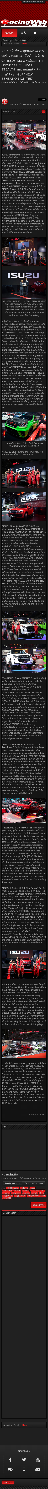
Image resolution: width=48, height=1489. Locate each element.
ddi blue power (13, 1188)
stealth (17, 1191)
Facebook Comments (34, 1183)
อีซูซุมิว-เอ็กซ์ (20, 1196)
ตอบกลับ (40, 1114)
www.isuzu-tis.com (28, 1100)
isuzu (33, 1188)
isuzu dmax (7, 1191)
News (16, 82)
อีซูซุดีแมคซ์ (7, 1196)
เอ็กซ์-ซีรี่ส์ (7, 1198)
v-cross (26, 1191)
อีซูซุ (42, 1193)
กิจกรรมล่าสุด (20, 40)
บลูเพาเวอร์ (16, 1193)
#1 (44, 111)
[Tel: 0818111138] (24, 1468)
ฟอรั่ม (23, 33)
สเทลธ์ (34, 1193)
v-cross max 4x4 (38, 1191)
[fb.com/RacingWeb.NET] (10, 1459)
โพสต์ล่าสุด (7, 40)
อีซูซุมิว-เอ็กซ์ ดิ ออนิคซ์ (36, 1196)
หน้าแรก (9, 33)
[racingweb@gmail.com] (38, 1468)
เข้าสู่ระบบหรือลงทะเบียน (33, 2)
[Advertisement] (24, 1150)
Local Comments (12, 1183)
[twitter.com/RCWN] (24, 1459)
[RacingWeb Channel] (38, 1459)
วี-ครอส (26, 1193)
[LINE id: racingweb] (10, 1468)
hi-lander (25, 1188)
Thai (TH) (6, 1482)
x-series (6, 1193)
